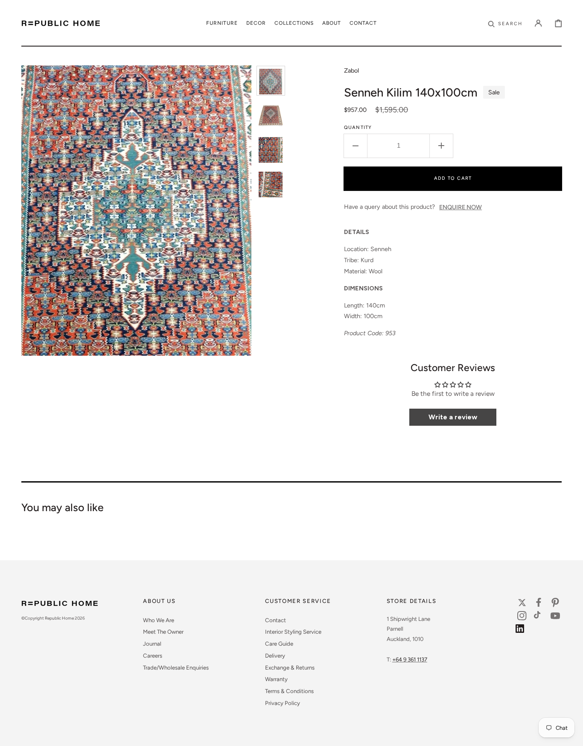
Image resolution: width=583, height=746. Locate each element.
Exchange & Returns (290, 667)
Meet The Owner (163, 631)
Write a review (453, 417)
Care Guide (279, 643)
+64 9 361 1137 (409, 659)
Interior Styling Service (293, 631)
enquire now (460, 207)
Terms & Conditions (289, 690)
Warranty (276, 679)
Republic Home (59, 618)
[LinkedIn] (522, 630)
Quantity (358, 127)
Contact (275, 620)
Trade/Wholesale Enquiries (176, 667)
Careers (152, 655)
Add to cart (453, 178)
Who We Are (158, 620)
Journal (152, 643)
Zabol (351, 70)
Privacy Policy (282, 702)
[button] (505, 23)
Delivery (275, 655)
